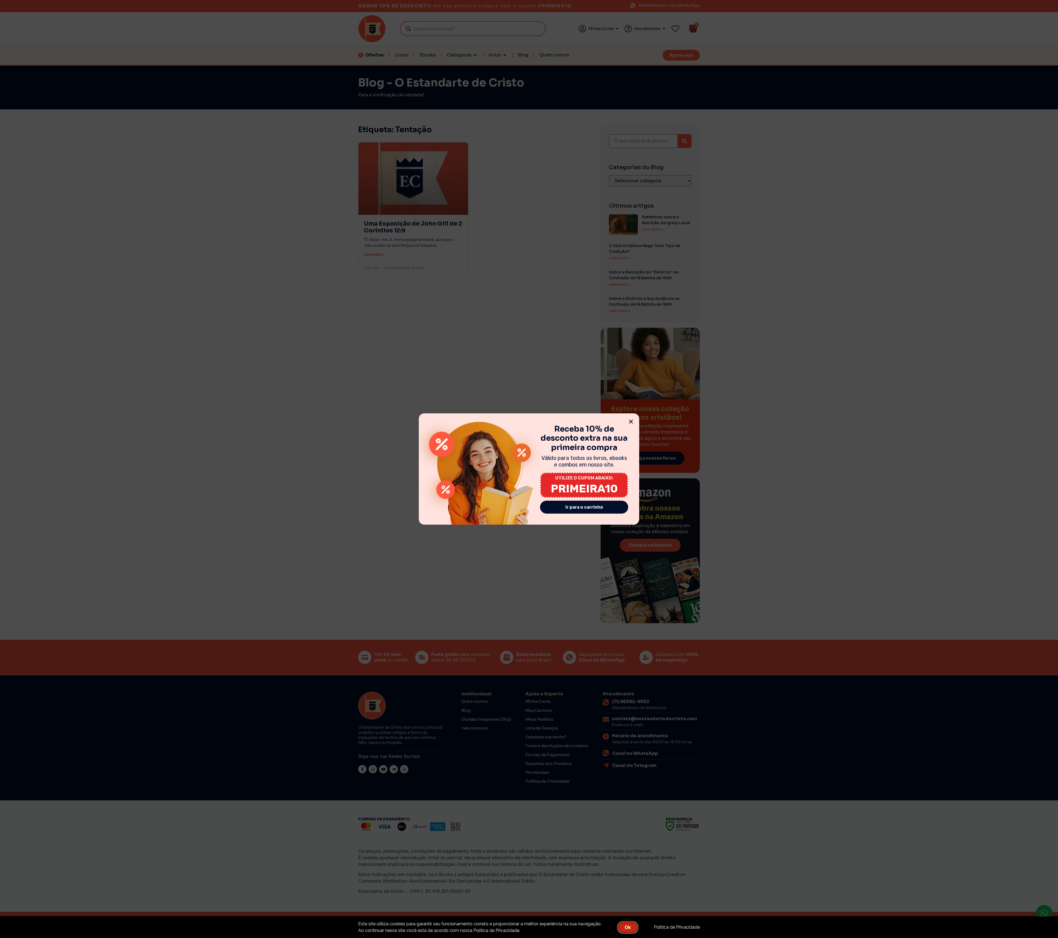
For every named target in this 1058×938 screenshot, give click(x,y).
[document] (529, 469)
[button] (631, 421)
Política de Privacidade (677, 927)
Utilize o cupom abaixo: (584, 478)
